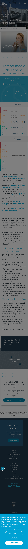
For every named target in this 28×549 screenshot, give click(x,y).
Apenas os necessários (14, 538)
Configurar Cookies (14, 533)
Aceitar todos (14, 543)
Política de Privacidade (8, 530)
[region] (14, 531)
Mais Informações (19, 530)
